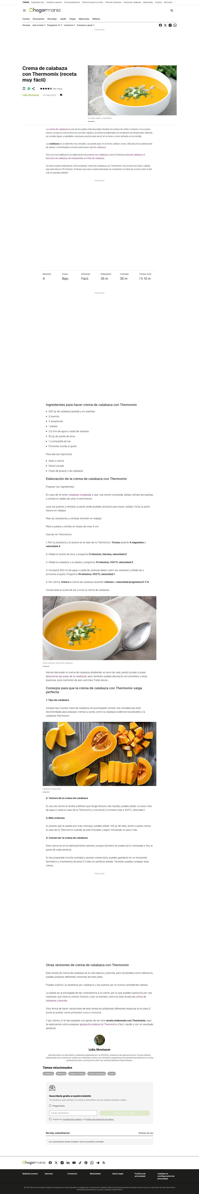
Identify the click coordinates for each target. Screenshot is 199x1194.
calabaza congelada (80, 494)
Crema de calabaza (132, 2)
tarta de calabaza (133, 154)
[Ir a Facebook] (160, 25)
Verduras (61, 1073)
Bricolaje (52, 19)
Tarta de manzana (113, 2)
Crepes (158, 2)
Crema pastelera (72, 2)
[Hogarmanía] (47, 10)
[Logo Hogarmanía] (33, 1163)
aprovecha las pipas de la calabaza (66, 676)
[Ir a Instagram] (170, 25)
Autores (49, 1173)
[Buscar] (172, 10)
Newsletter (95, 1173)
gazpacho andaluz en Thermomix (98, 1024)
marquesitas (77, 158)
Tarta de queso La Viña (92, 2)
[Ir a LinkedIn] (68, 1162)
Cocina (26, 19)
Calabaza (48, 1073)
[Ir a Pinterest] (86, 1162)
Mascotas (84, 19)
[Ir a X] (165, 25)
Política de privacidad (140, 1174)
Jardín (63, 19)
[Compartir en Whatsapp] (28, 88)
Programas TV (53, 25)
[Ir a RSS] (103, 1162)
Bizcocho (168, 2)
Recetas (26, 25)
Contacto (72, 1173)
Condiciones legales (72, 1119)
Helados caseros (54, 2)
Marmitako (148, 2)
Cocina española (96, 1073)
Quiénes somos (30, 1173)
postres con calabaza (97, 154)
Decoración (38, 19)
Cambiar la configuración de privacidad (165, 1176)
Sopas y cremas (77, 1073)
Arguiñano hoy (37, 2)
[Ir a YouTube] (74, 1162)
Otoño (112, 1073)
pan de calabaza (98, 147)
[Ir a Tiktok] (80, 1162)
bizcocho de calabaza (56, 158)
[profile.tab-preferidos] (24, 88)
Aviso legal (117, 1173)
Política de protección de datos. (100, 1119)
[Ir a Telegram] (98, 1162)
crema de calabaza (58, 129)
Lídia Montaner (30, 95)
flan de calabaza (96, 158)
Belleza (96, 19)
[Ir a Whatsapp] (175, 25)
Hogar (72, 19)
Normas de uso (146, 1133)
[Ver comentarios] (61, 95)
